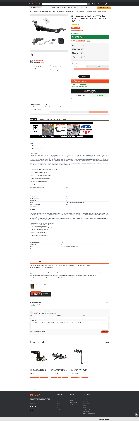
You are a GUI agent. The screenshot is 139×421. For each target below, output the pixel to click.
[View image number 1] (31, 54)
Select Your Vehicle (103, 7)
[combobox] (64, 4)
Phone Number (59, 315)
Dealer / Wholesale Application (89, 413)
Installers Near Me (86, 401)
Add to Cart (40, 377)
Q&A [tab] (54, 119)
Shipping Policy (86, 403)
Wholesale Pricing (73, 402)
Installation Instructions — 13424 (78, 98)
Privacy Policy (85, 407)
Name (31, 315)
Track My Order (86, 399)
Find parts (99, 112)
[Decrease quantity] (72, 76)
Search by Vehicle (73, 397)
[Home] (34, 4)
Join (94, 4)
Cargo (75, 7)
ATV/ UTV (59, 409)
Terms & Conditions (87, 409)
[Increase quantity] (76, 76)
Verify (92, 69)
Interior (70, 7)
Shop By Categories (35, 7)
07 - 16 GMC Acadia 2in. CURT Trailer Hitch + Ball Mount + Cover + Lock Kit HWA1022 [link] (91, 11)
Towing (53, 7)
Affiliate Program (86, 411)
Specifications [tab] (41, 119)
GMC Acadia (37, 304)
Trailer (59, 7)
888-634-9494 (37, 62)
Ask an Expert (43, 62)
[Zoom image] (67, 15)
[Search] (88, 4)
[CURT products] (73, 41)
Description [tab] (33, 119)
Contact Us (85, 397)
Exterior (64, 7)
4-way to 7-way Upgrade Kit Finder (75, 400)
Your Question (33, 320)
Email (84, 315)
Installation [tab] (49, 119)
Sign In (95, 3)
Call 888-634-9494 (38, 294)
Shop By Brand (84, 7)
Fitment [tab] (59, 119)
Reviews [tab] (64, 119)
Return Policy (85, 405)
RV (78, 7)
